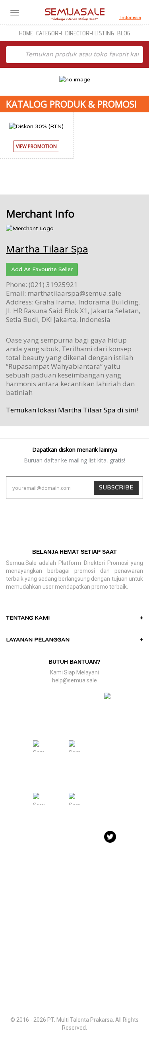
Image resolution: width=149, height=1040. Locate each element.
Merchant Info (40, 213)
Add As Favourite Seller (42, 269)
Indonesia (130, 17)
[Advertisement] (74, 931)
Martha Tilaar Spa (47, 249)
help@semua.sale (74, 680)
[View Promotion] (36, 154)
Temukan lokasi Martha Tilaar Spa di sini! (72, 409)
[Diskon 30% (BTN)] (36, 126)
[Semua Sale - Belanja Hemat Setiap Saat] (74, 14)
